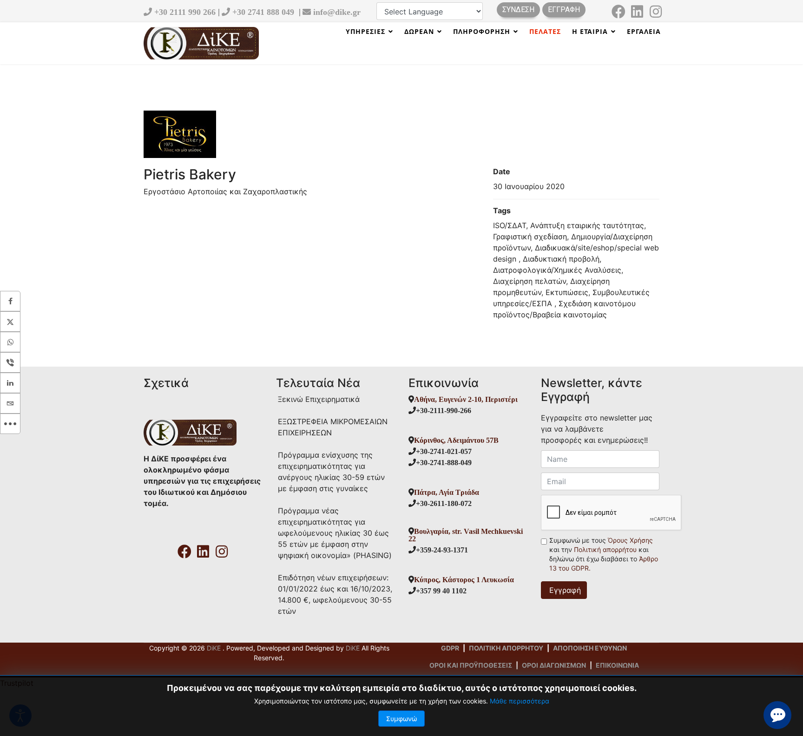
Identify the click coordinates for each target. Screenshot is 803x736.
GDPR (450, 648)
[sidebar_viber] (10, 362)
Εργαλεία (644, 31)
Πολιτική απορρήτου (606, 549)
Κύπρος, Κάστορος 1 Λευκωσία (464, 579)
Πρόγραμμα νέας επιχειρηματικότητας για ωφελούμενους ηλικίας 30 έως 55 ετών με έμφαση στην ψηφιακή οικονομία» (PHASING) (335, 533)
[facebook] (618, 8)
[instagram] (656, 8)
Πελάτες (545, 31)
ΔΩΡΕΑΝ (419, 31)
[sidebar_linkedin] (10, 383)
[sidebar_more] (10, 424)
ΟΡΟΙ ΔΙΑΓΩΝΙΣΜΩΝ (554, 665)
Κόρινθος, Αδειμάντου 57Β (456, 440)
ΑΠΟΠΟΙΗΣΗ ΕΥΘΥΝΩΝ (590, 648)
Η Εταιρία (590, 31)
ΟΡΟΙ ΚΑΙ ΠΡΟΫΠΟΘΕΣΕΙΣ (470, 665)
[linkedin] (637, 8)
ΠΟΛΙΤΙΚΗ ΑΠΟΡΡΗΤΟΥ (506, 648)
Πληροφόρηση (481, 31)
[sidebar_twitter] (10, 321)
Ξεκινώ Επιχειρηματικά (319, 399)
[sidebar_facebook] (10, 301)
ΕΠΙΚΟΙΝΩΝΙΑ (617, 665)
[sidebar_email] (10, 403)
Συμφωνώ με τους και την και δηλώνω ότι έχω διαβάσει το (603, 554)
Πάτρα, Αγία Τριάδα (446, 492)
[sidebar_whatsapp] (10, 342)
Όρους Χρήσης (630, 540)
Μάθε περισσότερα (519, 701)
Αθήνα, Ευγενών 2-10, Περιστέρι (466, 399)
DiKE (215, 648)
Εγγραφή (564, 590)
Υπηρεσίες (365, 31)
